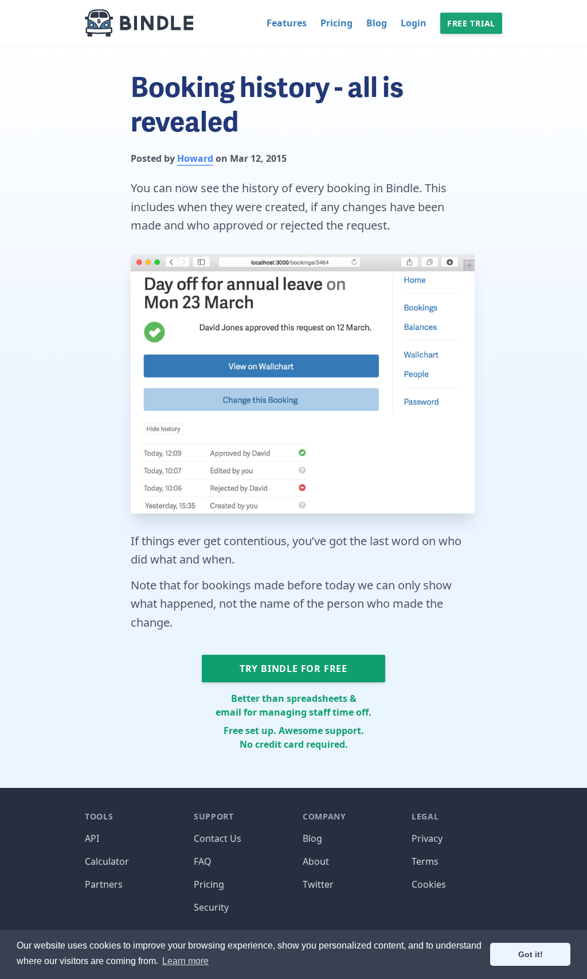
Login (413, 23)
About (316, 861)
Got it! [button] (530, 954)
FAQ (203, 861)
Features (287, 23)
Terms (425, 861)
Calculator (107, 861)
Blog (376, 23)
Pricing (336, 23)
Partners (104, 884)
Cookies (429, 884)
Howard (195, 158)
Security (211, 907)
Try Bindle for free (293, 668)
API (92, 838)
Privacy (427, 838)
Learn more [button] (185, 961)
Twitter (318, 884)
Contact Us (217, 838)
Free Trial (471, 23)
